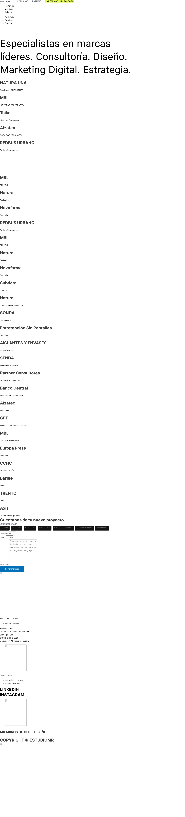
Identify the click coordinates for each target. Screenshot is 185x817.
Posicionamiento (84, 528)
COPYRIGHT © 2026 (9, 638)
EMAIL (3, 537)
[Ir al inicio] (177, 32)
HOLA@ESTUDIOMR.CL (10, 618)
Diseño (5, 528)
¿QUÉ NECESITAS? (8, 524)
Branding (16, 528)
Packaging (30, 528)
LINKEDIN (9, 689)
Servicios (9, 9)
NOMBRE (4, 533)
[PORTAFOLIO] (6, 1)
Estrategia (102, 528)
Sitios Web (44, 528)
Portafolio (9, 6)
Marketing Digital (63, 528)
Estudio (8, 12)
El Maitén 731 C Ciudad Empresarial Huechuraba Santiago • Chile (14, 631)
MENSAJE (4, 564)
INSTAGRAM (12, 694)
